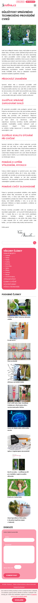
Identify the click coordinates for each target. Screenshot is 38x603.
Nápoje (7, 274)
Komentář (8, 545)
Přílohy (7, 270)
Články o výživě (10, 282)
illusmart (22, 587)
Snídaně (7, 256)
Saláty (7, 268)
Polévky (7, 272)
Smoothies (8, 266)
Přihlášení (20, 2)
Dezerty (7, 264)
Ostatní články (10, 284)
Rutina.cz (9, 584)
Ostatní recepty (10, 277)
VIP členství (30, 2)
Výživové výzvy (10, 279)
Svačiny (7, 262)
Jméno (7, 537)
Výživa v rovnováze (11, 287)
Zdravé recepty (10, 253)
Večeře (7, 260)
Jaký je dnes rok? (8, 568)
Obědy (7, 258)
